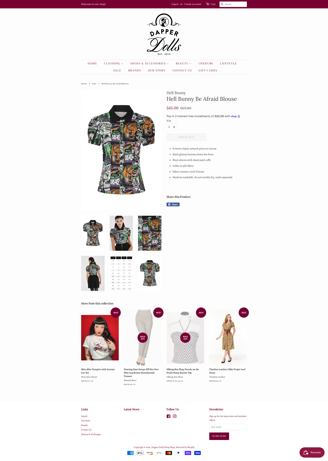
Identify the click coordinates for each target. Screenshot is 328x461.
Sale (117, 70)
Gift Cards (208, 70)
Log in (175, 4)
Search (84, 416)
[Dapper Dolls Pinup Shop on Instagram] (174, 417)
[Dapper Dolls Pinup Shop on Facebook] (168, 417)
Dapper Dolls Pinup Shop (163, 447)
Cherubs (206, 63)
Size (169, 121)
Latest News (131, 409)
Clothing (112, 63)
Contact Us (182, 70)
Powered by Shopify (185, 447)
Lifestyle (228, 63)
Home (92, 63)
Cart (213, 4)
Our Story (157, 70)
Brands (134, 70)
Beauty (182, 63)
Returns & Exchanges (91, 434)
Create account (192, 4)
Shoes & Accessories (148, 63)
